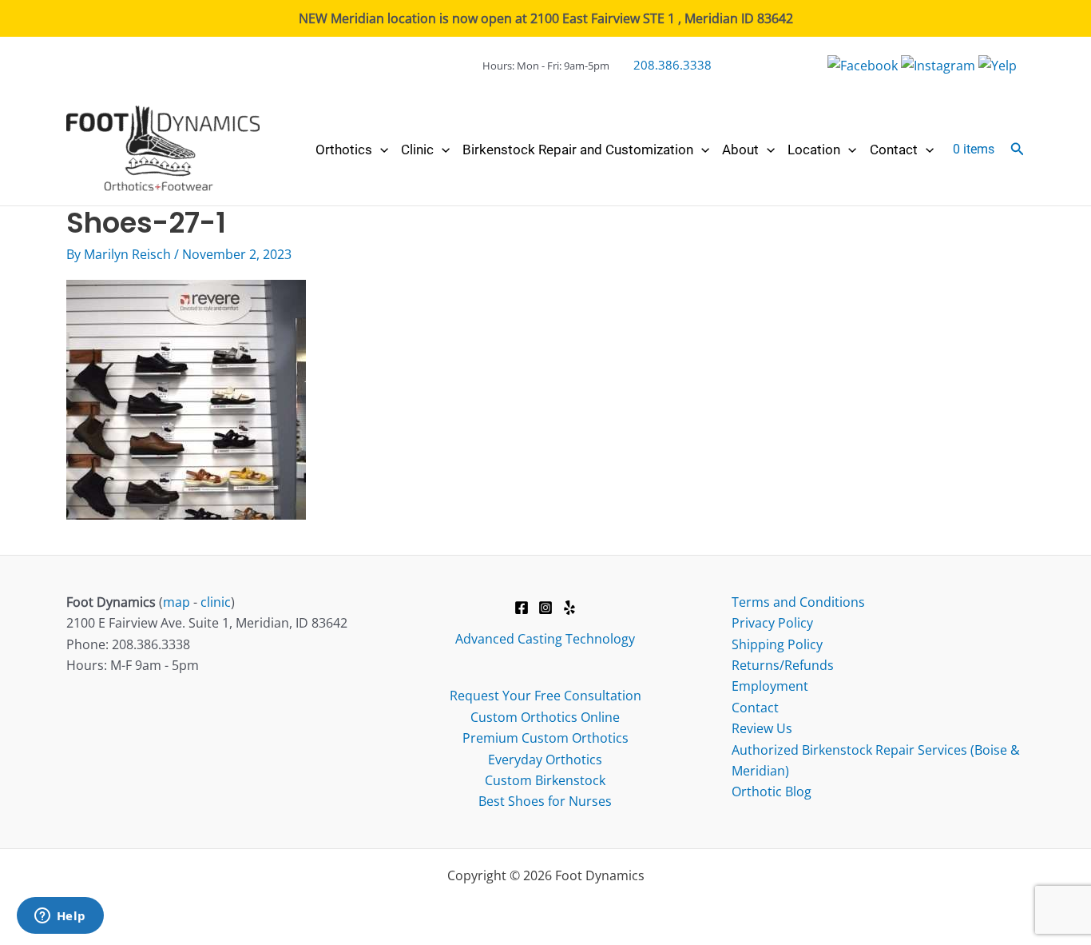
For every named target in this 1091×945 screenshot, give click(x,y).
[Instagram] (545, 607)
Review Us (762, 728)
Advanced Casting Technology (545, 639)
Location (814, 150)
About (740, 150)
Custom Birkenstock (545, 780)
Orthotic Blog (771, 791)
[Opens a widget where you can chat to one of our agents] (60, 917)
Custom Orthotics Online (545, 717)
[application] (380, 149)
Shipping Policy (777, 644)
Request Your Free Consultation (545, 695)
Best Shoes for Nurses (545, 801)
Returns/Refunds (783, 665)
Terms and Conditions (798, 602)
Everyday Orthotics (545, 759)
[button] (1017, 149)
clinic (215, 602)
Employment (770, 686)
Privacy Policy (772, 623)
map (176, 602)
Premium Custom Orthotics (545, 738)
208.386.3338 (672, 65)
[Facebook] (521, 607)
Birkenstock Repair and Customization (577, 150)
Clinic (417, 150)
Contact (894, 150)
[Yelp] (569, 607)
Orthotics (343, 150)
